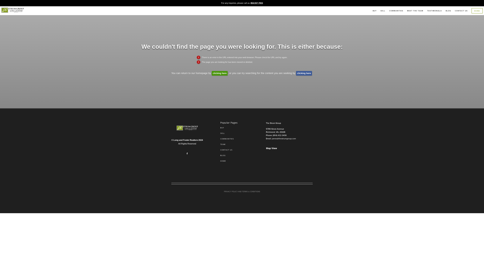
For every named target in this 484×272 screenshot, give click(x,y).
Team (222, 144)
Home (477, 11)
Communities (396, 11)
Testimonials (434, 11)
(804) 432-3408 (279, 135)
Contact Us (461, 11)
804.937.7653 (257, 3)
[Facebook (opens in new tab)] (187, 153)
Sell (383, 11)
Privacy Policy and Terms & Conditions (242, 192)
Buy (375, 11)
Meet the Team (415, 11)
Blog (448, 11)
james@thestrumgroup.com (284, 138)
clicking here (220, 73)
